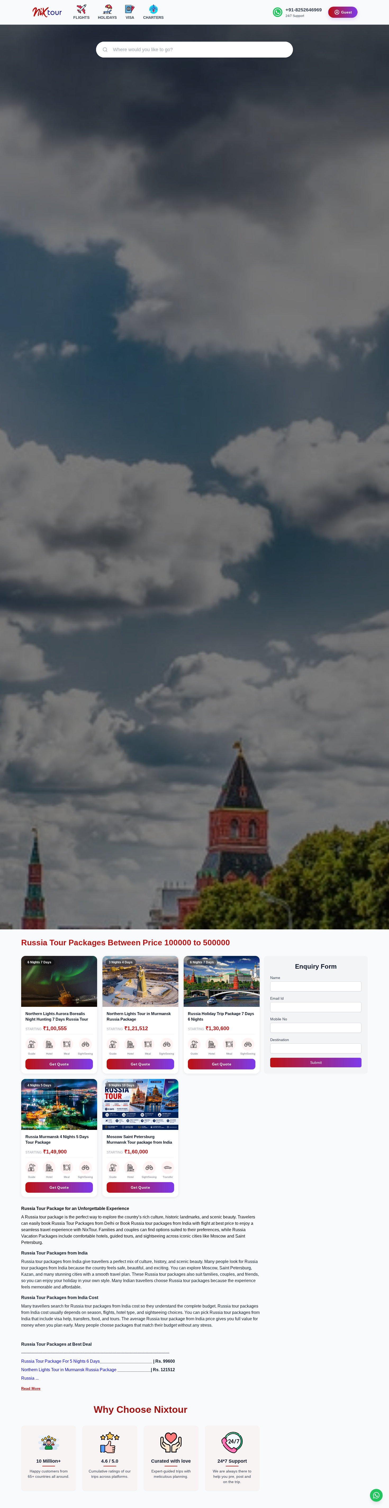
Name (275, 978)
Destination (279, 1040)
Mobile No (278, 1019)
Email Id (277, 998)
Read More (30, 1388)
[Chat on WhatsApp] (376, 1495)
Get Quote (59, 1064)
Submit (316, 1062)
